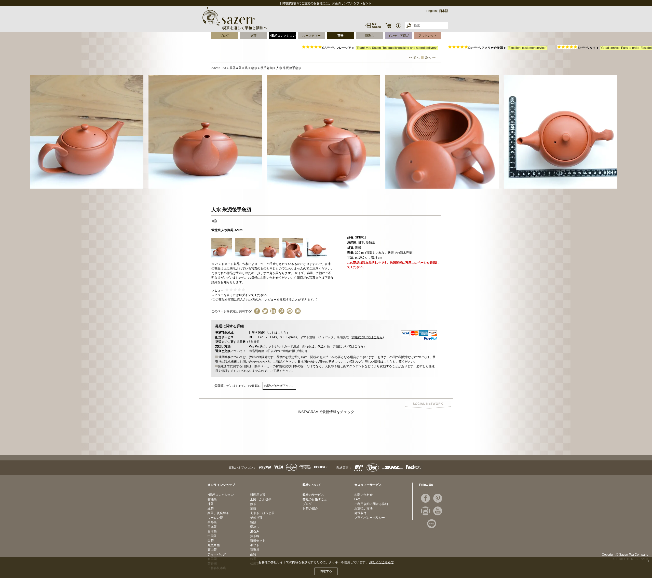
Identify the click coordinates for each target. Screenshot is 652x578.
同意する (326, 571)
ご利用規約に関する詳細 (371, 504)
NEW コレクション (282, 35)
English (431, 11)
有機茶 (212, 499)
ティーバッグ (217, 554)
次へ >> (430, 58)
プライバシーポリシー (369, 517)
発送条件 (360, 513)
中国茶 (212, 536)
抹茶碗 (254, 536)
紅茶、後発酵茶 (218, 513)
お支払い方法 (363, 508)
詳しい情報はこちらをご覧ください (389, 361)
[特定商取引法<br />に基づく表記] (398, 25)
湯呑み (254, 531)
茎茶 (253, 508)
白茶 (211, 540)
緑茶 (211, 508)
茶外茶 (212, 522)
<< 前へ (414, 58)
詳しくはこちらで (381, 562)
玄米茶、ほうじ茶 (262, 513)
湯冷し (254, 527)
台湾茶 (212, 531)
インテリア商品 (398, 35)
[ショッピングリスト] (388, 25)
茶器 (340, 35)
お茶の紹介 (310, 508)
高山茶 (212, 550)
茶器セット (257, 540)
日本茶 (212, 527)
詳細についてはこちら (367, 337)
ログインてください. (253, 295)
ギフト (254, 545)
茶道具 (369, 35)
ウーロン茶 (215, 517)
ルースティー (311, 35)
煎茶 (253, 504)
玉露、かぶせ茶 (260, 499)
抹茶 (253, 35)
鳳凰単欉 (214, 545)
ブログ (224, 35)
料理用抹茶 (257, 495)
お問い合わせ (363, 495)
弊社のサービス (313, 495)
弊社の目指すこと (315, 499)
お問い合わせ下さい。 (279, 386)
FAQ (357, 499)
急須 (253, 522)
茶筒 (253, 554)
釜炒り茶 (256, 517)
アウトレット (427, 35)
